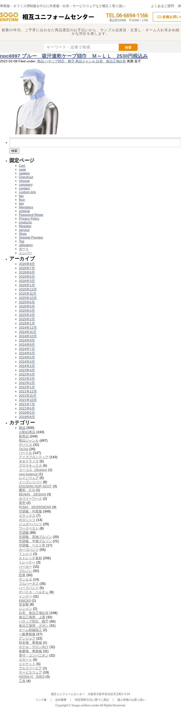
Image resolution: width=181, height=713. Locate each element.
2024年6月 (27, 353)
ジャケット (27, 664)
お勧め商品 (27, 432)
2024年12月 (28, 327)
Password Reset (31, 215)
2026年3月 (27, 281)
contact (24, 188)
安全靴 (24, 604)
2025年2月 (27, 319)
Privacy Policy (29, 218)
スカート (25, 660)
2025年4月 (27, 310)
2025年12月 (28, 289)
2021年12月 (28, 391)
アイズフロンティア (34, 457)
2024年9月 (27, 340)
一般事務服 (27, 634)
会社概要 (60, 699)
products (25, 222)
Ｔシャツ (25, 554)
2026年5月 (27, 276)
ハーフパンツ (29, 588)
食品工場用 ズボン (34, 626)
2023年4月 (27, 370)
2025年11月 (27, 293)
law (21, 203)
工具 (22, 681)
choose (24, 181)
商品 (40, 61)
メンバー (25, 253)
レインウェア (29, 478)
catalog (24, 173)
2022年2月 (27, 383)
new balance (28, 474)
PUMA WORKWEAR (35, 507)
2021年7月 (27, 404)
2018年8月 (27, 417)
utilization (26, 245)
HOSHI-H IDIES (32, 677)
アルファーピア (30, 668)
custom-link (27, 192)
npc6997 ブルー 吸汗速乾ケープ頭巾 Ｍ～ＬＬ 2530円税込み (74, 56)
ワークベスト (29, 528)
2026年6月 (27, 272)
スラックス (27, 515)
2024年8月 (27, 344)
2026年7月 (27, 268)
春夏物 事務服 (30, 651)
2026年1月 (27, 285)
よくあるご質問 (162, 6)
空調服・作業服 (30, 511)
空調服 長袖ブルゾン (35, 537)
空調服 (24, 532)
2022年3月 (27, 378)
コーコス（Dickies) (33, 470)
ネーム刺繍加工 (30, 630)
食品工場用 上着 (32, 617)
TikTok (23, 449)
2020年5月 (27, 412)
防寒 (22, 575)
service (24, 230)
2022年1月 (27, 387)
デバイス (25, 445)
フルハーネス (29, 583)
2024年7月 (27, 349)
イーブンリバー (30, 482)
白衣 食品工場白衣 (111, 61)
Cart (22, 165)
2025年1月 (27, 323)
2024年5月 (27, 357)
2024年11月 (27, 332)
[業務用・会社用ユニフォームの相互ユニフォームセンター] (47, 21)
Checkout (26, 177)
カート (24, 249)
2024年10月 (28, 336)
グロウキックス (30, 465)
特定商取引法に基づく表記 (92, 699)
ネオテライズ (29, 461)
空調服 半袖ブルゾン (35, 541)
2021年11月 (27, 395)
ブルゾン (25, 571)
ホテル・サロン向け (34, 647)
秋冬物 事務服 (30, 643)
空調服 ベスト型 (32, 545)
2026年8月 (27, 264)
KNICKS (25, 600)
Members (26, 207)
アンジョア (27, 638)
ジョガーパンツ (30, 524)
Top (21, 241)
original (24, 211)
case (22, 169)
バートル (25, 453)
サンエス (25, 579)
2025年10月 (28, 298)
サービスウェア (30, 672)
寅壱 (22, 503)
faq (21, 196)
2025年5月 (27, 306)
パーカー (25, 566)
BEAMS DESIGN (32, 494)
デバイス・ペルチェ (34, 592)
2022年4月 (27, 374)
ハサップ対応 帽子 (59, 61)
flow (22, 199)
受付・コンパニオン (34, 655)
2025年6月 (27, 302)
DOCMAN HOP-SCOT (35, 486)
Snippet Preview (31, 237)
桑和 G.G (27, 490)
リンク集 (41, 699)
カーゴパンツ (29, 549)
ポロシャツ (27, 520)
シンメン (25, 609)
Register (25, 226)
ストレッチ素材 (30, 558)
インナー (25, 596)
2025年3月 (27, 315)
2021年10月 (28, 400)
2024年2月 (27, 366)
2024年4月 (27, 361)
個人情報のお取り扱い (131, 699)
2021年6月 (27, 408)
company (26, 184)
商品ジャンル (85, 61)
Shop (23, 233)
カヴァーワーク (30, 498)
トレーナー (27, 562)
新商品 (24, 436)
